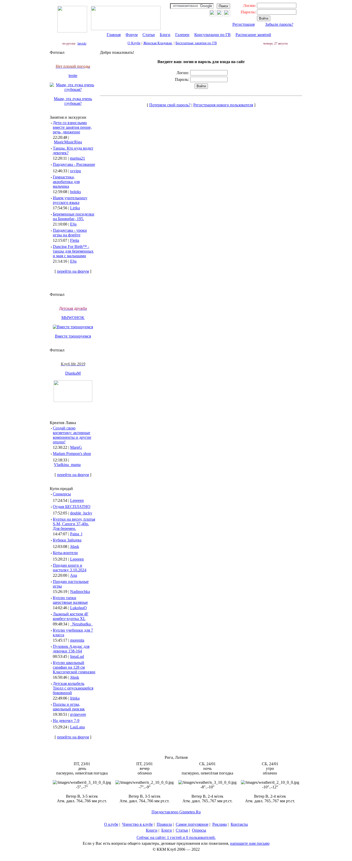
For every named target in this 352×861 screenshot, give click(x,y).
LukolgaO (78, 608)
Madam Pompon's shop (72, 453)
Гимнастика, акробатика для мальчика (66, 181)
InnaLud (77, 656)
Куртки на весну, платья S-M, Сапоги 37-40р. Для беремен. (74, 524)
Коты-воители (65, 552)
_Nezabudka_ (81, 624)
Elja (73, 224)
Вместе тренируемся (73, 336)
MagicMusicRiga (68, 142)
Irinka (75, 698)
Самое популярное (192, 824)
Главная (114, 34)
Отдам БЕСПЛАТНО (71, 506)
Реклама (219, 824)
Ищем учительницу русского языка (70, 200)
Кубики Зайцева (67, 540)
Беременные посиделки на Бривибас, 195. (73, 216)
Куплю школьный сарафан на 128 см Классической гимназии (74, 667)
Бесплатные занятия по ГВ (196, 43)
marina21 (77, 158)
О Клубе (134, 43)
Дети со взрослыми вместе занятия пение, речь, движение (72, 127)
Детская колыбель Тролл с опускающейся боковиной (73, 688)
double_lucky (81, 513)
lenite (73, 75)
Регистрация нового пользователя (223, 105)
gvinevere (78, 714)
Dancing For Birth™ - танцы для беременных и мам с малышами (73, 251)
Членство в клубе (137, 824)
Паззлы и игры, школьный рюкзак (69, 706)
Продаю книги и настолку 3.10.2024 (69, 567)
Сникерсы (62, 494)
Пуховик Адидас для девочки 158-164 (71, 648)
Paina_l (76, 534)
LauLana (77, 727)
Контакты (239, 824)
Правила (164, 824)
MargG (76, 447)
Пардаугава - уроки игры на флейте (70, 232)
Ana (73, 575)
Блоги (165, 34)
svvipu (75, 171)
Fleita (74, 240)
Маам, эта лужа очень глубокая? (73, 101)
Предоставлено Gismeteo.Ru (176, 812)
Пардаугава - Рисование (74, 164)
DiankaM (73, 373)
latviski (82, 43)
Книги (151, 830)
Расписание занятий (253, 34)
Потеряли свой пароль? (169, 105)
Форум (131, 34)
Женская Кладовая (158, 43)
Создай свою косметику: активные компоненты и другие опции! (72, 435)
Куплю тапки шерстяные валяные (70, 600)
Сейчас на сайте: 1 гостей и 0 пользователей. (176, 837)
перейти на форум (73, 271)
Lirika (75, 208)
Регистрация (243, 24)
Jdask (74, 546)
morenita (77, 640)
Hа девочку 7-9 (66, 720)
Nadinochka (80, 591)
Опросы (199, 830)
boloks (75, 192)
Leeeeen (77, 500)
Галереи (182, 34)
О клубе (111, 824)
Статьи (149, 34)
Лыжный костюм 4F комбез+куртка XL (70, 616)
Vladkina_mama (67, 464)
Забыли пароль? (279, 24)
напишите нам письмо (250, 843)
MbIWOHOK (73, 317)
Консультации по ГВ (212, 34)
